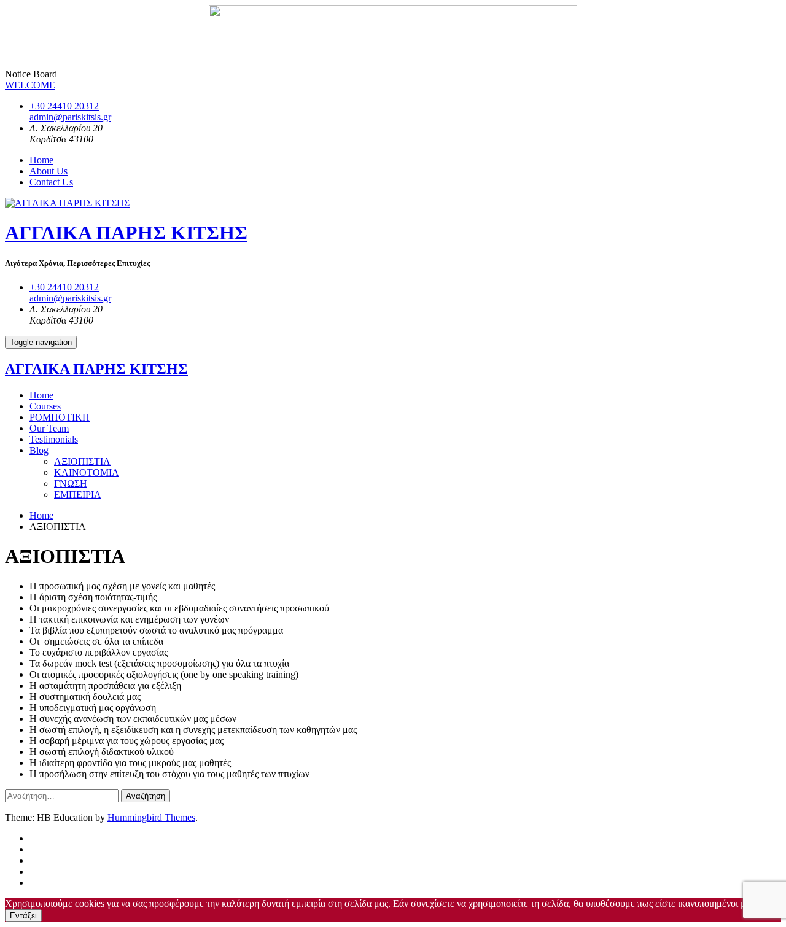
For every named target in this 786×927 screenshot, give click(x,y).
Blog (39, 450)
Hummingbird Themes (151, 817)
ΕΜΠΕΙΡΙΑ (77, 494)
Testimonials (53, 439)
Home (41, 160)
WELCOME (30, 85)
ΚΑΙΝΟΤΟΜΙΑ (86, 472)
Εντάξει (23, 915)
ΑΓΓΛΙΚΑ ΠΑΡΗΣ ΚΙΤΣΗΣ (126, 233)
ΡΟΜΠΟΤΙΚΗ (59, 417)
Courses (45, 406)
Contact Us (51, 182)
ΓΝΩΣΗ (70, 483)
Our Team (49, 428)
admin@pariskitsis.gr (70, 117)
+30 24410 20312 (64, 106)
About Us (48, 171)
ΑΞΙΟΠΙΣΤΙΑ (82, 461)
